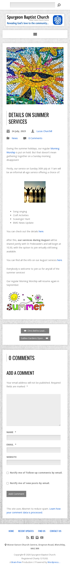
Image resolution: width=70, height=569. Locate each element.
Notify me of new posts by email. (30, 483)
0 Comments (35, 138)
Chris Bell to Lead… (36, 330)
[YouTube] (41, 537)
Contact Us (55, 531)
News (15, 138)
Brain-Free (16, 562)
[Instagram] (37, 537)
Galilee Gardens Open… (33, 338)
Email (11, 444)
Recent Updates (26, 531)
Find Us (41, 531)
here (41, 231)
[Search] (59, 5)
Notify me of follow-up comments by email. (36, 472)
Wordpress (53, 562)
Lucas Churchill (44, 131)
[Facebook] (32, 537)
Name (11, 432)
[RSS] (27, 537)
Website (12, 456)
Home (11, 531)
